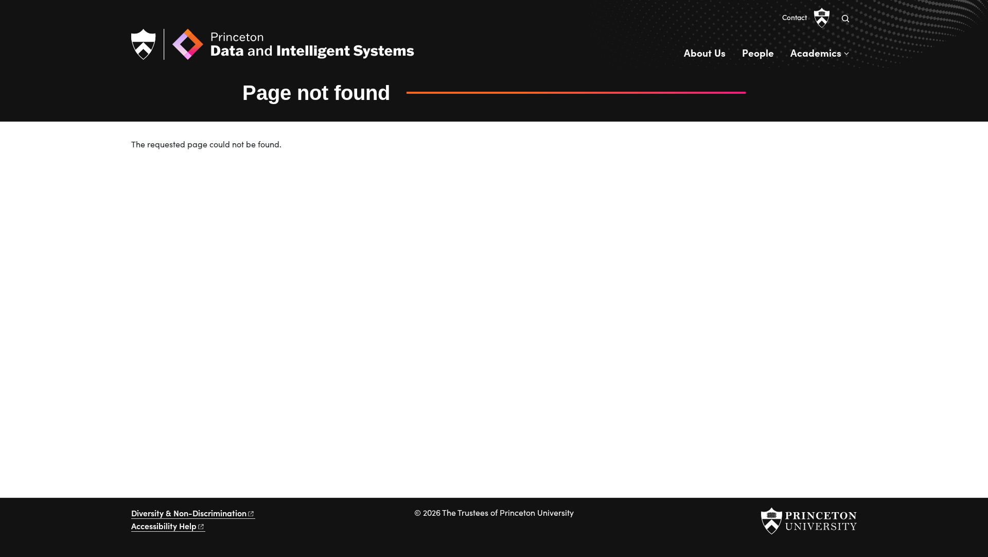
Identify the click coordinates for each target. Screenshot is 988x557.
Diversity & (188, 512)
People (758, 52)
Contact (794, 17)
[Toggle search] (845, 18)
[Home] (272, 48)
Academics (815, 52)
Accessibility (164, 525)
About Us (705, 52)
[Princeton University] (822, 18)
